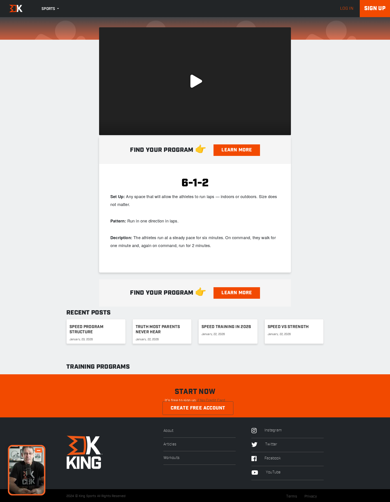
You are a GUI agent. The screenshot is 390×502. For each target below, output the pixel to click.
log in (346, 8)
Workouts (171, 458)
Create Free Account (198, 408)
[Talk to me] (26, 470)
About (168, 431)
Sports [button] (49, 9)
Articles (169, 444)
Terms (291, 496)
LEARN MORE (236, 150)
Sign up (374, 8)
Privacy (310, 496)
